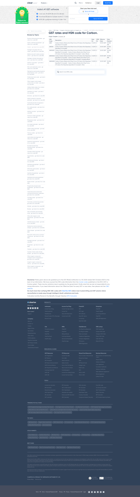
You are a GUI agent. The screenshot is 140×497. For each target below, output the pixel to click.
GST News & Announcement (51, 362)
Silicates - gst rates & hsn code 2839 (35, 206)
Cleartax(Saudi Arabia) (33, 347)
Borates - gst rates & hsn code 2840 (35, 209)
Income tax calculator (50, 385)
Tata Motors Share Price (97, 434)
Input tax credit (82, 320)
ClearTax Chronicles (32, 340)
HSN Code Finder (100, 329)
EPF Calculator (99, 394)
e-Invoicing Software (101, 313)
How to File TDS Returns (67, 365)
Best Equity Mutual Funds (73, 447)
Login (98, 3)
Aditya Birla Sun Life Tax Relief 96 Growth (38, 409)
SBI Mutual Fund (32, 422)
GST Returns (48, 358)
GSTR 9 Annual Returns (50, 365)
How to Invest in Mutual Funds (86, 355)
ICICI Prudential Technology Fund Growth (100, 407)
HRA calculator (82, 385)
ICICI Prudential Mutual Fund (97, 422)
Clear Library (31, 335)
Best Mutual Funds (33, 447)
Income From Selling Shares (68, 372)
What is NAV (82, 374)
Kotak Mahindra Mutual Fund (82, 422)
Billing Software (65, 333)
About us (30, 321)
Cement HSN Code (100, 331)
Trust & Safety (31, 345)
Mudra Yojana (99, 359)
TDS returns (81, 341)
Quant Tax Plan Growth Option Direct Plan (90, 409)
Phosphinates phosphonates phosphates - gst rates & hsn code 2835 (35, 188)
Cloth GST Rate (99, 338)
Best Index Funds (61, 447)
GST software (82, 313)
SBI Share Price (55, 434)
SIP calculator (48, 394)
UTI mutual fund (68, 422)
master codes (83, 282)
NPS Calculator (72, 296)
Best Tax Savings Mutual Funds (47, 447)
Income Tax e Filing (49, 308)
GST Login (81, 311)
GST (80, 308)
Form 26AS (64, 358)
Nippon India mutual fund (45, 422)
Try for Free (108, 3)
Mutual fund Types (83, 358)
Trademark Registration (84, 336)
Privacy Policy (30, 479)
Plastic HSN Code (100, 336)
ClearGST (98, 308)
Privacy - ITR (62, 491)
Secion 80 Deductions (67, 313)
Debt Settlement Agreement (102, 371)
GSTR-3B (47, 374)
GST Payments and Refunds (51, 367)
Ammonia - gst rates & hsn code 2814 (36, 95)
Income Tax (64, 311)
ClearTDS (98, 316)
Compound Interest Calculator (86, 397)
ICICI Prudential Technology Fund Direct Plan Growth (41, 407)
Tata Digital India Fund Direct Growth (64, 407)
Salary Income (65, 362)
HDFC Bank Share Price (55, 437)
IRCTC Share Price (65, 434)
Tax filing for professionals (85, 329)
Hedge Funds (82, 365)
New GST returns (83, 316)
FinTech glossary (31, 338)
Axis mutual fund (47, 424)
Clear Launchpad (83, 333)
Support (29, 313)
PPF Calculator (65, 385)
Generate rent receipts (67, 392)
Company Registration (84, 338)
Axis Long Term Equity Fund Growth (62, 412)
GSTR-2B (47, 372)
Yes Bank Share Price (44, 434)
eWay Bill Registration (101, 318)
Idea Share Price (44, 437)
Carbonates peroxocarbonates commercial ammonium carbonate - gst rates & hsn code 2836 (35, 193)
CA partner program (49, 329)
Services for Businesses (67, 338)
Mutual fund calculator (50, 390)
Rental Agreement (100, 374)
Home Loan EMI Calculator (68, 394)
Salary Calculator (100, 392)
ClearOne (64, 331)
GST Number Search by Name (103, 397)
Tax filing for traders (83, 331)
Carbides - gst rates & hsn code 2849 (36, 249)
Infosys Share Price (33, 437)
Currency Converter (83, 394)
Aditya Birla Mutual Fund (34, 424)
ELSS (80, 360)
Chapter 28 (61, 36)
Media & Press (31, 328)
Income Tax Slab (66, 355)
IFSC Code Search (66, 390)
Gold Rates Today (83, 392)
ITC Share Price (75, 434)
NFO (80, 370)
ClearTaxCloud (48, 336)
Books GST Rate (99, 341)
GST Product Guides (32, 342)
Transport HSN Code (101, 333)
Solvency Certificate (100, 369)
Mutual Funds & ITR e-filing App (52, 316)
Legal (84, 491)
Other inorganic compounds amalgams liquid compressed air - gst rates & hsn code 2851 (35, 258)
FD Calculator (82, 390)
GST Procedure (48, 360)
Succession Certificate (101, 366)
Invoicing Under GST (49, 370)
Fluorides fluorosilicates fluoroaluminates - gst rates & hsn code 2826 (35, 147)
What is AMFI (82, 372)
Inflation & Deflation (100, 362)
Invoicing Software (66, 336)
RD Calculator (82, 387)
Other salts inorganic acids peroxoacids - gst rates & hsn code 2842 (35, 218)
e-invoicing (81, 318)
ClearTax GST (66, 291)
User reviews (30, 330)
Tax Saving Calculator (101, 387)
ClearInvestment (48, 311)
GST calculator (48, 397)
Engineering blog (32, 333)
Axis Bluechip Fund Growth (82, 407)
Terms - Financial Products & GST (50, 491)
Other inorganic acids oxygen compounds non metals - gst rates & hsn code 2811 (35, 83)
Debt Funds (81, 367)
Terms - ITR (38, 491)
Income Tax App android (67, 308)
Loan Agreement (100, 364)
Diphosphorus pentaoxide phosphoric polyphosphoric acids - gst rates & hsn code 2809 (36, 73)
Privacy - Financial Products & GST (74, 491)
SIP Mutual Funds (83, 362)
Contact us (30, 323)
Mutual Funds (48, 318)
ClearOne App (65, 341)
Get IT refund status (100, 390)
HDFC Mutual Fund (58, 422)
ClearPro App (48, 338)
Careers (29, 326)
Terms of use (38, 479)
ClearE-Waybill (99, 311)
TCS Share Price (85, 434)
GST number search (66, 387)
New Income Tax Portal (67, 367)
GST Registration (49, 355)
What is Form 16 (65, 360)
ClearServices (48, 313)
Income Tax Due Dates (67, 374)
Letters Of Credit (100, 376)
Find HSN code (99, 385)
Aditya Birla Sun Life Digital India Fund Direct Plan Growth (63, 409)
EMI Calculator (48, 387)
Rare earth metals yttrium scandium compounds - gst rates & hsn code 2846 (35, 236)
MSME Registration (83, 343)
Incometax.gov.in (66, 370)
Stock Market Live (33, 434)
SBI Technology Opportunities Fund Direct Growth (40, 412)
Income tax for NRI (66, 316)
